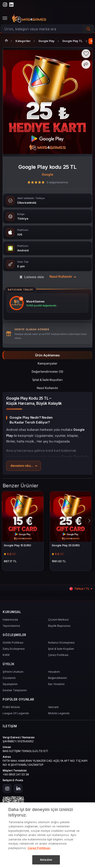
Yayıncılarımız (11, 625)
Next (88, 520)
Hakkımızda (10, 619)
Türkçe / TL (81, 588)
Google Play (46, 41)
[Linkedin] (18, 788)
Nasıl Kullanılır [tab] (47, 388)
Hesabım (54, 671)
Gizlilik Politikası (13, 642)
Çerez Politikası (58, 655)
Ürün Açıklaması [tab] (47, 355)
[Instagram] (7, 788)
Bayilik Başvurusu (59, 625)
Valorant (53, 707)
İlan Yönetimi (56, 684)
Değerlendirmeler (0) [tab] (47, 371)
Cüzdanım (9, 678)
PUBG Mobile (11, 707)
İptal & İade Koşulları (61, 648)
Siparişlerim (10, 684)
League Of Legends (16, 713)
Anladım (46, 859)
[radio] (29, 182)
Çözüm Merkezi (58, 619)
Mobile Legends (59, 713)
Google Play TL (72, 41)
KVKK (6, 655)
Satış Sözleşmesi (14, 648)
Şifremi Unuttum (13, 671)
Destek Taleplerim (15, 690)
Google (47, 174)
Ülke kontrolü (26, 202)
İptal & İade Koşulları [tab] (47, 380)
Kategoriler (22, 41)
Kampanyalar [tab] (47, 363)
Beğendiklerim (57, 678)
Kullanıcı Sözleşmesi (61, 642)
